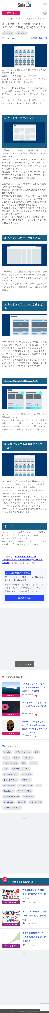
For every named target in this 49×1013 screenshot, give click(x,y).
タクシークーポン (10, 763)
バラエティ (28, 758)
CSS (39, 785)
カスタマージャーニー (20, 769)
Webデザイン (9, 785)
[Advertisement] (24, 634)
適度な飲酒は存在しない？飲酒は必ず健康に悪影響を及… (34, 937)
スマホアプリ (29, 796)
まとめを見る (24, 598)
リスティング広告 (24, 791)
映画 (36, 752)
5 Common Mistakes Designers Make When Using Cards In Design (22, 559)
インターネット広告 (11, 796)
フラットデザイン (10, 780)
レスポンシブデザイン (12, 808)
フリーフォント (35, 802)
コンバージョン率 (25, 785)
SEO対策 (21, 802)
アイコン (33, 763)
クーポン (7, 752)
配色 (23, 763)
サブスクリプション (22, 752)
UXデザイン (21, 33)
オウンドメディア (10, 774)
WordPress (8, 802)
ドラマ (16, 758)
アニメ (6, 758)
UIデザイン (8, 33)
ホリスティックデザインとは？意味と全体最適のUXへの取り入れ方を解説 (34, 687)
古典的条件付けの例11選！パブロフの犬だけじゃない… (34, 894)
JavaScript (8, 791)
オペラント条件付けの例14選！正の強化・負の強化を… (34, 915)
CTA (5, 769)
